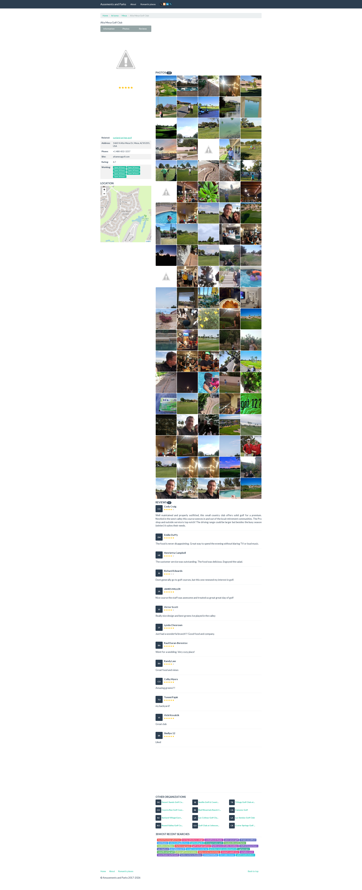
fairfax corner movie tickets (209, 852)
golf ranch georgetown (201, 846)
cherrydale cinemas (226, 855)
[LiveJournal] (170, 4)
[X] (161, 4)
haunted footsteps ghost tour (169, 840)
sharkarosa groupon (183, 846)
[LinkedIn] (167, 4)
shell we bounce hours (248, 846)
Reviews (143, 28)
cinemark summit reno (230, 852)
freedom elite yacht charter (235, 843)
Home (105, 15)
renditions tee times (165, 846)
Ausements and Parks (113, 4)
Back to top (253, 871)
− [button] (104, 194)
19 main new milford (247, 840)
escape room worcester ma (197, 849)
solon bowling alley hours (179, 843)
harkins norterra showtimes (191, 855)
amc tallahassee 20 (177, 849)
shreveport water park (213, 843)
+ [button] (104, 189)
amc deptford (163, 849)
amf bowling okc (197, 843)
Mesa (124, 15)
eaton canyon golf (231, 840)
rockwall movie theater (213, 840)
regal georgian (243, 849)
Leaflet (148, 241)
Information (109, 28)
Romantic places (148, 4)
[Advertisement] (125, 112)
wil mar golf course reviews (186, 852)
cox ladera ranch (247, 852)
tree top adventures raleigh (192, 840)
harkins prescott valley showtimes (225, 846)
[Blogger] (164, 4)
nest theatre (162, 843)
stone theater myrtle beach (168, 855)
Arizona (114, 15)
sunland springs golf (122, 137)
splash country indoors (245, 855)
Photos (125, 28)
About (133, 4)
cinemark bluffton (210, 855)
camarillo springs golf (166, 852)
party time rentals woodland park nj (222, 849)
